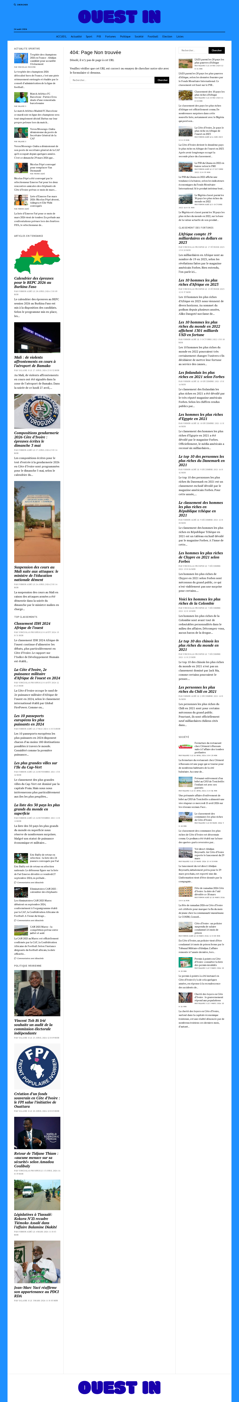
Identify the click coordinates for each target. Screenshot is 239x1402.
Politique (125, 36)
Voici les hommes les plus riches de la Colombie (199, 601)
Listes (180, 36)
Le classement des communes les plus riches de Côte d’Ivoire (209, 816)
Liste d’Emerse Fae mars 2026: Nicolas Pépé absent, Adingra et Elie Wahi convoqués (44, 201)
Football (153, 36)
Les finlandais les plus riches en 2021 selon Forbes (201, 374)
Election (167, 36)
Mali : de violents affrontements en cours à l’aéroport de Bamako (35, 361)
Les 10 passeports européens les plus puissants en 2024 (29, 720)
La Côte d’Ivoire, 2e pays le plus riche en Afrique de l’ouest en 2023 (209, 131)
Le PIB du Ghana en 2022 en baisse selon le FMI (209, 164)
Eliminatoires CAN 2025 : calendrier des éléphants (43, 890)
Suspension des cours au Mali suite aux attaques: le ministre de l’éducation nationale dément (36, 573)
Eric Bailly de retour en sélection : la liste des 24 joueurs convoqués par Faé (44, 858)
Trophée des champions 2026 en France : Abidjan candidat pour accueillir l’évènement (43, 59)
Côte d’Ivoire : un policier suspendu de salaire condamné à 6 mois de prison (208, 928)
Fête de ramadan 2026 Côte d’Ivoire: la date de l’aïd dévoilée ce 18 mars (209, 891)
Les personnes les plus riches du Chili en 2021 (198, 689)
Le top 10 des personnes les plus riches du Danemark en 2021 (202, 460)
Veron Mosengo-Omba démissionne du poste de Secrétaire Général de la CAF (43, 133)
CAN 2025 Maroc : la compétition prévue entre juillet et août (44, 930)
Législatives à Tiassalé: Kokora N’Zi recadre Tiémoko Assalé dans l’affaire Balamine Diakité (35, 1220)
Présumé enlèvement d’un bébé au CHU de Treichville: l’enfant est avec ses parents (210, 783)
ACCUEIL (61, 36)
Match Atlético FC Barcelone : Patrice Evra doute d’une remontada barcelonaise (43, 98)
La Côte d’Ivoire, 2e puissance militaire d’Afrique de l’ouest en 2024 (37, 673)
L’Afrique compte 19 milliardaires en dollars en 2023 (200, 238)
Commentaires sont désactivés (30, 882)
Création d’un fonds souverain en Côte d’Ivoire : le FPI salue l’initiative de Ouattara (37, 1100)
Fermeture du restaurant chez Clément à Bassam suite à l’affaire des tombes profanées (209, 747)
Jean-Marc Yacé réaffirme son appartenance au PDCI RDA (36, 1291)
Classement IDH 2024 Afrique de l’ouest (32, 625)
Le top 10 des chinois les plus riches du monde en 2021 (199, 645)
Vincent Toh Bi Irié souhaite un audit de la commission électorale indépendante (33, 1026)
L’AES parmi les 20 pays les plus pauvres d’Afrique (209, 61)
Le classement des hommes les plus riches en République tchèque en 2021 (201, 508)
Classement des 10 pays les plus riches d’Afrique (210, 93)
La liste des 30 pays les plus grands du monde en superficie (37, 809)
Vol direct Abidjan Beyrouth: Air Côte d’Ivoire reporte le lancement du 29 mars (209, 853)
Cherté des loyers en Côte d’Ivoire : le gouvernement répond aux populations (209, 997)
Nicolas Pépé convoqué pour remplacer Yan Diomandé (43, 167)
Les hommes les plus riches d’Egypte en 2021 (201, 416)
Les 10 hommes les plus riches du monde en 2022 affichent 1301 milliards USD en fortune (199, 328)
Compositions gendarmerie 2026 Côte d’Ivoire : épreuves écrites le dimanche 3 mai (36, 439)
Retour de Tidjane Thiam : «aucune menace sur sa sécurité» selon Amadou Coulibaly (36, 1159)
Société (139, 36)
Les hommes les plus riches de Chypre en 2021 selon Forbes (201, 557)
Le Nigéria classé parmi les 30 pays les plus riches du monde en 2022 (209, 198)
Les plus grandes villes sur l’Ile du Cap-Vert (35, 765)
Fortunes (110, 36)
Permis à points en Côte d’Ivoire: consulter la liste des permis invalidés (209, 962)
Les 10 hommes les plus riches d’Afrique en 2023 (199, 282)
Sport (89, 36)
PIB (99, 36)
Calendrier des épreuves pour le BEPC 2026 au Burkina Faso (34, 282)
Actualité (76, 36)
